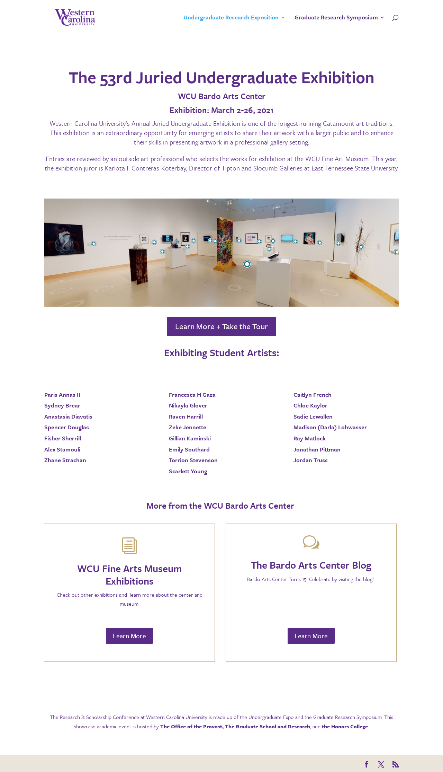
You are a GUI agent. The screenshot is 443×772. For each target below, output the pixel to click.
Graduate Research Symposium (336, 18)
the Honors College (345, 726)
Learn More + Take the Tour (221, 326)
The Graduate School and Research (267, 726)
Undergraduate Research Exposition (231, 18)
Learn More (129, 635)
